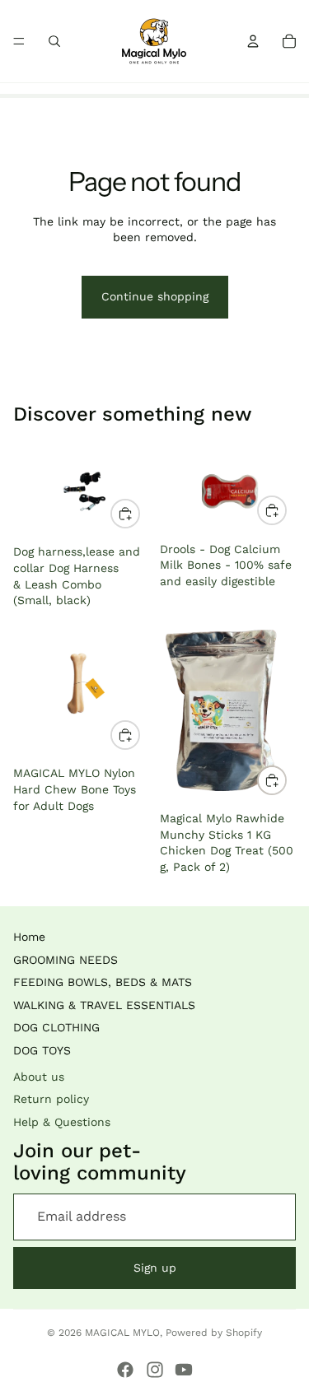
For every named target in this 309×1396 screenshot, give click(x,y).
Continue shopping (154, 296)
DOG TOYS (42, 1050)
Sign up (154, 1267)
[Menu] (19, 41)
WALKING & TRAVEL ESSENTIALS (104, 1005)
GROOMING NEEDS (65, 959)
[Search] (54, 41)
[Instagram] (155, 1370)
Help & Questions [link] (61, 1121)
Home (29, 936)
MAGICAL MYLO (122, 1332)
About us (38, 1076)
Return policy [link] (51, 1098)
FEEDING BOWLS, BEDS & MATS (102, 982)
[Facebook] (125, 1370)
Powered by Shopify (214, 1332)
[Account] (253, 41)
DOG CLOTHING (56, 1027)
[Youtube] (184, 1370)
